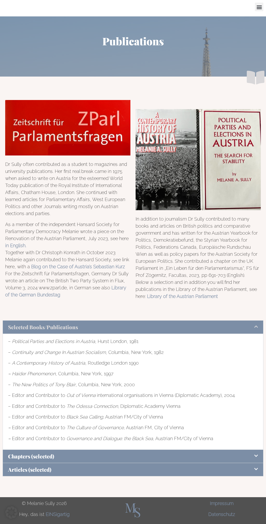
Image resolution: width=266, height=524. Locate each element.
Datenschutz (221, 514)
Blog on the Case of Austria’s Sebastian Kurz (78, 266)
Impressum (222, 503)
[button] (259, 7)
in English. (15, 245)
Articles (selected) (29, 469)
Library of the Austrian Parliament (183, 296)
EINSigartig (58, 514)
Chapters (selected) (31, 456)
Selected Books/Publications (43, 326)
